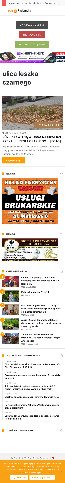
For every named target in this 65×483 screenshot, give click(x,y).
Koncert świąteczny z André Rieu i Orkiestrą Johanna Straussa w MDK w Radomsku (40, 280)
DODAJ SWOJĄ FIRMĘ (33, 44)
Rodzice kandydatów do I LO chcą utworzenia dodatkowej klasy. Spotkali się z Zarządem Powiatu (41, 308)
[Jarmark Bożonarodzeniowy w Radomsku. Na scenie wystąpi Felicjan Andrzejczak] (10, 338)
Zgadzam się (19, 477)
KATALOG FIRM (33, 34)
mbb (6, 133)
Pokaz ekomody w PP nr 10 (35, 292)
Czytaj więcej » (13, 160)
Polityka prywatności (42, 477)
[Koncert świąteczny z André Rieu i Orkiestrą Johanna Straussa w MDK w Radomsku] (10, 281)
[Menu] (3, 11)
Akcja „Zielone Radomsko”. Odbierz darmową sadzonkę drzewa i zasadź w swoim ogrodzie (41, 323)
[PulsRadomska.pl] (20, 10)
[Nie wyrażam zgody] (61, 471)
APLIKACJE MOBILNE (32, 24)
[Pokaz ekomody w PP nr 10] (10, 296)
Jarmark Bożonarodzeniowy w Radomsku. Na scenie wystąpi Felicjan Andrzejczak (40, 337)
